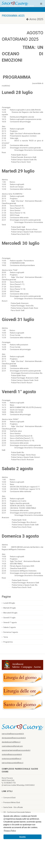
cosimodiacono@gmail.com (12, 746)
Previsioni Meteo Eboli (11, 802)
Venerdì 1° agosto (10, 622)
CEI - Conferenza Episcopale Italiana (17, 812)
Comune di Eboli (9, 798)
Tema (5, 637)
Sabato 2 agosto (9, 627)
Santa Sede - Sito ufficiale (13, 807)
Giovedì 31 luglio (9, 618)
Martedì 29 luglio (9, 608)
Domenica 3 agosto (10, 632)
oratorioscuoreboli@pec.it (11, 759)
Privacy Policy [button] (10, 831)
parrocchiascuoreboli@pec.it (12, 763)
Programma (8, 642)
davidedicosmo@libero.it (11, 742)
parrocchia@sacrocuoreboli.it (13, 734)
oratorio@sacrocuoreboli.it (12, 754)
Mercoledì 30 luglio (10, 613)
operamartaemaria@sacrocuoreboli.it (16, 750)
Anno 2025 (36, 19)
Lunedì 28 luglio (9, 603)
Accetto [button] (22, 837)
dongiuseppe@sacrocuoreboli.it (14, 738)
